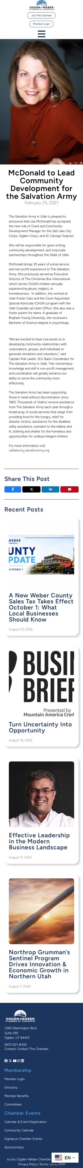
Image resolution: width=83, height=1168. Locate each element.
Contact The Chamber (32, 1049)
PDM (62, 1164)
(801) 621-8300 (15, 1045)
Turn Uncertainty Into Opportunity (40, 727)
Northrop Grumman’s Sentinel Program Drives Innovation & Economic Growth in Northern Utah (39, 964)
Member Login (41, 23)
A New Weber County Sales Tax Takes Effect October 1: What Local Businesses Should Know (41, 607)
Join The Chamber (41, 15)
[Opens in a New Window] (6, 1061)
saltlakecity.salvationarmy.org (29, 450)
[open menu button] (41, 34)
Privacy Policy (27, 1164)
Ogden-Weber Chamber (34, 1159)
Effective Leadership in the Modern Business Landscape (39, 841)
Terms (43, 1164)
